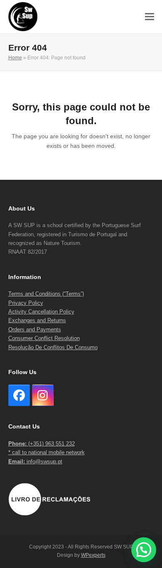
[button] (149, 16)
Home (15, 58)
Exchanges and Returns (37, 320)
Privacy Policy (25, 303)
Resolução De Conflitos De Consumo (53, 347)
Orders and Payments (34, 329)
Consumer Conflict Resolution (44, 338)
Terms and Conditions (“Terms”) (46, 294)
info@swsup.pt (35, 461)
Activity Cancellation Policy (41, 311)
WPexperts (93, 555)
